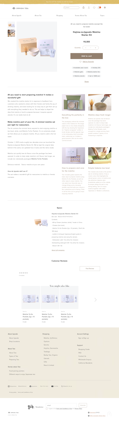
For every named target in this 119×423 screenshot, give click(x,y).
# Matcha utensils (79, 76)
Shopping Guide (84, 349)
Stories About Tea (81, 15)
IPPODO (20, 8)
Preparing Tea (14, 359)
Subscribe (83, 405)
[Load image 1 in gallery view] (11, 25)
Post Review (90, 268)
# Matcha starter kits (93, 72)
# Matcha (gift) (78, 72)
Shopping (59, 15)
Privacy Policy (78, 408)
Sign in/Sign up (83, 338)
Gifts (45, 362)
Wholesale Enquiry (84, 359)
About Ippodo (16, 15)
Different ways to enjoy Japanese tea (22, 374)
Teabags (47, 352)
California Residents (85, 363)
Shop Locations (14, 341)
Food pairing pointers (16, 371)
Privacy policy (12, 392)
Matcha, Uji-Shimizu (50, 338)
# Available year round (80, 68)
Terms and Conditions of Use (25, 392)
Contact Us (82, 356)
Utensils (46, 358)
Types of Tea (13, 356)
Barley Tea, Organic (51, 355)
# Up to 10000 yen (94, 76)
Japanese (92, 412)
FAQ (79, 353)
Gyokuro (46, 341)
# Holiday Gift (95, 68)
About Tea (38, 15)
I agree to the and (65, 408)
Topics (102, 15)
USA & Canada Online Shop (97, 415)
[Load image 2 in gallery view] (11, 33)
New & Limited (49, 365)
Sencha (46, 345)
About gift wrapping (58, 250)
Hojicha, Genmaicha (51, 348)
